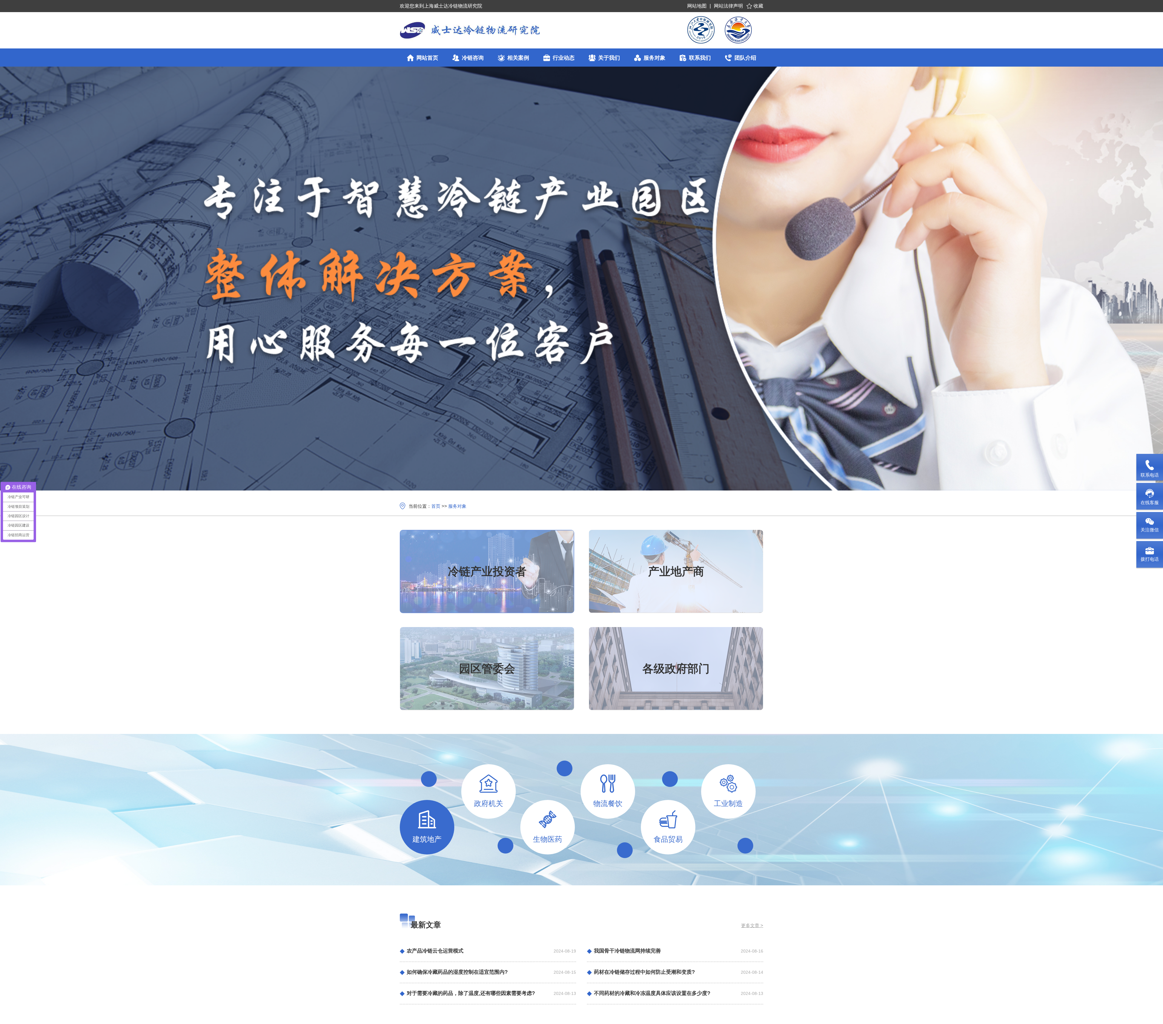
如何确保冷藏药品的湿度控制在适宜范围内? (457, 972)
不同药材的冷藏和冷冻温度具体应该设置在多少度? (652, 993)
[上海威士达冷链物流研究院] (504, 30)
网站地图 (697, 5)
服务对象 (457, 506)
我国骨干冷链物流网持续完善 (627, 951)
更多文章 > (752, 925)
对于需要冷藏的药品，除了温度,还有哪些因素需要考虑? (471, 993)
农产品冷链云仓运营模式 (435, 951)
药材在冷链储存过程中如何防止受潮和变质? (644, 972)
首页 (435, 506)
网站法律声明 (728, 5)
